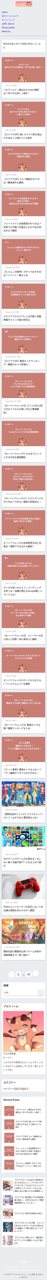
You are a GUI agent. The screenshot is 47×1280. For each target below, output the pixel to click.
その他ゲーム (9, 60)
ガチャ (7, 242)
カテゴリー (8, 1089)
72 (28, 974)
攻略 (6, 331)
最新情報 (8, 877)
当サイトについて (10, 16)
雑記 (6, 558)
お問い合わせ (8, 24)
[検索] (41, 993)
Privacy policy (8, 27)
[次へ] (36, 973)
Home (4, 12)
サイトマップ (8, 20)
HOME (23, 1261)
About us (6, 31)
